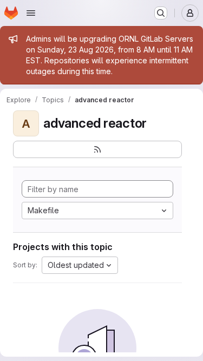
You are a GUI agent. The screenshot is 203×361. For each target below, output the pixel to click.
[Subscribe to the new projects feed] (97, 149)
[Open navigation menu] (31, 13)
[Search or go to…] (160, 12)
